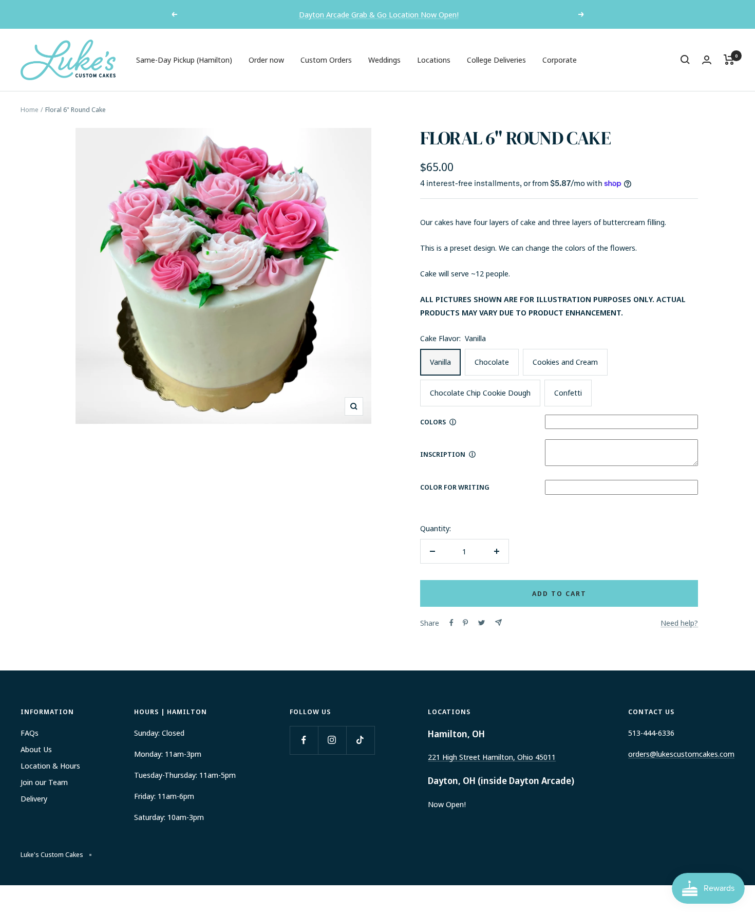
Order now (266, 59)
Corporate (559, 59)
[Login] (706, 59)
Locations (433, 59)
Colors (433, 421)
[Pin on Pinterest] (465, 622)
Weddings (384, 59)
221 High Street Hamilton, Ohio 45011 (492, 757)
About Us (36, 749)
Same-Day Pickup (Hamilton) (184, 59)
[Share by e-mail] (498, 622)
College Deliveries (496, 59)
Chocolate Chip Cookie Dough (480, 392)
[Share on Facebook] (451, 622)
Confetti (568, 392)
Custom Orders (326, 59)
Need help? (679, 623)
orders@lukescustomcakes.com (681, 754)
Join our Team (44, 782)
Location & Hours (50, 765)
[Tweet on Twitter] (481, 622)
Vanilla (440, 362)
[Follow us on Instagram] (332, 740)
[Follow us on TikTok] (360, 740)
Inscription (442, 454)
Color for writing (454, 487)
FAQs (30, 733)
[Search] (685, 59)
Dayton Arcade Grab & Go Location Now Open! (379, 14)
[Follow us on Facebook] (304, 740)
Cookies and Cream (565, 362)
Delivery (34, 798)
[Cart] (729, 59)
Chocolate (492, 362)
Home (30, 109)
